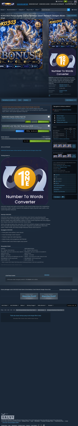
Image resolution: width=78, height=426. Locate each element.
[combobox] (54, 9)
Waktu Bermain (41, 305)
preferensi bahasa (66, 109)
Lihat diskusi (56, 189)
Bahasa (22, 305)
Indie (63, 165)
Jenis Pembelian (14, 305)
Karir (9, 425)
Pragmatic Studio (63, 90)
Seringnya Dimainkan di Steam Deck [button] (54, 310)
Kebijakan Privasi (25, 421)
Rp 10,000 (70, 3)
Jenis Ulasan (4, 305)
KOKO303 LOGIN (44, 4)
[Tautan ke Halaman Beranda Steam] (8, 5)
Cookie (66, 421)
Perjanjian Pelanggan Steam (47, 421)
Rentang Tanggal (31, 305)
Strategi (69, 165)
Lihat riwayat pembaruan (59, 185)
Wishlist (75, 9)
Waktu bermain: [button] (41, 310)
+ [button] (49, 95)
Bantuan (28, 425)
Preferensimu (74, 289)
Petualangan (59, 165)
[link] (31, 121)
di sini (29, 279)
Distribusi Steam (21, 425)
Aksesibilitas (37, 421)
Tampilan (50, 305)
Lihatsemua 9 (74, 156)
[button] (3, 9)
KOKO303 (70, 1)
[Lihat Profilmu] (75, 1)
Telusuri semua (46, 136)
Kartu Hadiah (34, 425)
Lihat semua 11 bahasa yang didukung (61, 138)
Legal (32, 421)
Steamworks (14, 425)
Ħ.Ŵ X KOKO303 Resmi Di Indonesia (19, 127)
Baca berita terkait (58, 187)
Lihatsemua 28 (73, 146)
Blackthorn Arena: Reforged (35, 127)
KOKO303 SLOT (33, 4)
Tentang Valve (4, 425)
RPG (66, 165)
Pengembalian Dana (59, 421)
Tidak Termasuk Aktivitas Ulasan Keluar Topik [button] (25, 310)
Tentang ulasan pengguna (64, 289)
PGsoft (61, 92)
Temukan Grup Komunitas (59, 191)
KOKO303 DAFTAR (22, 4)
